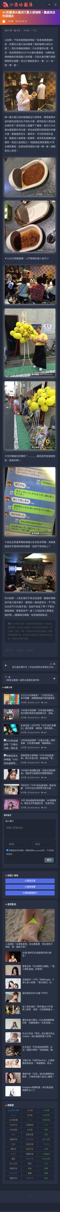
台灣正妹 (13, 1125)
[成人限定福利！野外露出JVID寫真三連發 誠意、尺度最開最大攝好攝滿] (13, 1009)
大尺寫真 (13, 1130)
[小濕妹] (4, 21)
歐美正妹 (29, 1149)
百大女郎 (46, 1159)
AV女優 (30, 1110)
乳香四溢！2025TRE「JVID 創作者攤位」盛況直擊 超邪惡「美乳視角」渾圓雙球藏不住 (38, 728)
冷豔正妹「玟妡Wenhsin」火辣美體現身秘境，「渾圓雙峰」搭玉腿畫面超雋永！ (38, 1063)
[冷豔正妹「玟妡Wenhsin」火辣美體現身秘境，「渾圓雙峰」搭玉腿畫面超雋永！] (13, 1063)
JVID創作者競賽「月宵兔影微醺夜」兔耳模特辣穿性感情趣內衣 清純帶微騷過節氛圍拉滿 (38, 713)
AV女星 (46, 1110)
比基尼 (13, 1154)
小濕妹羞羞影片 (30, 893)
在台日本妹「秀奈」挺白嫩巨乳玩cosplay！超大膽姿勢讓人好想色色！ (38, 1036)
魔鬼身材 (29, 1178)
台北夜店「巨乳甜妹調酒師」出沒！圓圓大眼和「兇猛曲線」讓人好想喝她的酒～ (38, 1050)
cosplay (13, 1115)
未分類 (10, 21)
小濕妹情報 (30, 887)
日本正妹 (29, 1144)
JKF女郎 (46, 1115)
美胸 (30, 1168)
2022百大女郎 (13, 1110)
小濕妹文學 (30, 881)
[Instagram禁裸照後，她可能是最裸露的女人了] (13, 1093)
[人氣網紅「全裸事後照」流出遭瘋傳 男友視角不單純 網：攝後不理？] (30, 940)
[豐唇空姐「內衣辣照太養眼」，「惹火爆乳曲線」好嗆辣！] (13, 974)
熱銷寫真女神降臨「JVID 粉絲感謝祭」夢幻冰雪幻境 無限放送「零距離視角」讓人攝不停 (38, 758)
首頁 (18, 31)
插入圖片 (9, 821)
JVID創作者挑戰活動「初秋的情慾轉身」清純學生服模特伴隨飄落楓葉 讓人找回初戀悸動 (38, 773)
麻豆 (46, 1178)
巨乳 (46, 1135)
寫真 (13, 1135)
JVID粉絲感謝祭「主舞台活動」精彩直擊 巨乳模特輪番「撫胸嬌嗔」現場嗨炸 (38, 743)
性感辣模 (29, 1139)
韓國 (46, 1173)
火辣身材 (46, 1154)
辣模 (30, 1173)
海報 (20, 650)
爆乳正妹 (29, 1159)
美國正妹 (13, 1168)
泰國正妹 (29, 1154)
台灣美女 (29, 1125)
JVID (30, 1120)
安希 (46, 1130)
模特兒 (13, 1149)
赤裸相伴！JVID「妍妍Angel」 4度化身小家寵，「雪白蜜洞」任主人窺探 (38, 982)
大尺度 (29, 1130)
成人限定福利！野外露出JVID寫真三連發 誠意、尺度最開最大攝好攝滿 (38, 1009)
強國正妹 (13, 1139)
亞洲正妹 (46, 1120)
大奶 (46, 1125)
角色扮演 (13, 1173)
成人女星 (46, 1139)
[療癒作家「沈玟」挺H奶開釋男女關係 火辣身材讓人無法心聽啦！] (13, 1080)
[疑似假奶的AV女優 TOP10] (13, 1001)
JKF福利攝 (13, 1120)
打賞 (10, 650)
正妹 (46, 1149)
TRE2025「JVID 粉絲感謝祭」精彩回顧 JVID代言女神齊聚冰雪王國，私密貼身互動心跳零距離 (38, 788)
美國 (46, 1164)
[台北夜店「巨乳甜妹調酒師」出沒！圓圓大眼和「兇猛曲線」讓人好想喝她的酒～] (13, 1055)
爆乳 (13, 1159)
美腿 (46, 1168)
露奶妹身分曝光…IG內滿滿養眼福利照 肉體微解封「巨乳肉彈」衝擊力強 (38, 1023)
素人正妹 (13, 1164)
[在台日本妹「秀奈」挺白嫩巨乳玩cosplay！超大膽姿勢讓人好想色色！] (13, 1042)
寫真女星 (29, 1135)
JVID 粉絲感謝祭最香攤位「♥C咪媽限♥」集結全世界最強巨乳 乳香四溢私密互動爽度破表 (38, 803)
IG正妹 (29, 1115)
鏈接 (30, 650)
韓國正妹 (13, 1178)
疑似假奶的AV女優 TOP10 (35, 993)
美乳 (30, 1164)
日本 (13, 1144)
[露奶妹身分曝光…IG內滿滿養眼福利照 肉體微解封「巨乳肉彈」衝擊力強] (13, 1028)
